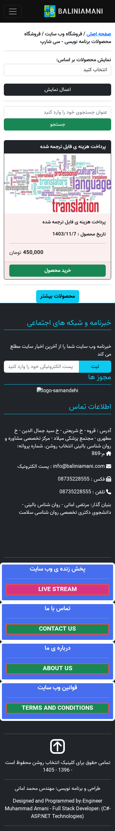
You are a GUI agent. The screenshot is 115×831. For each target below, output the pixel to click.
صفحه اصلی (99, 34)
